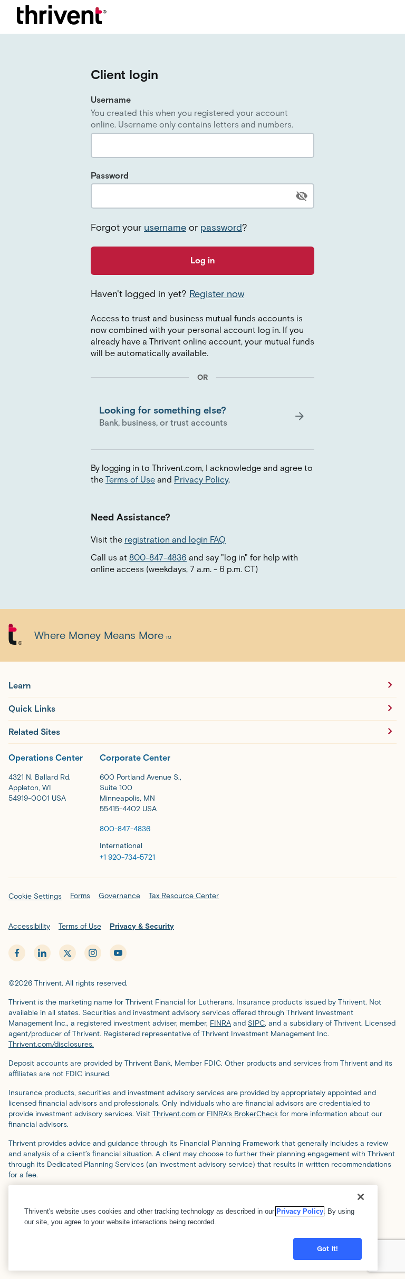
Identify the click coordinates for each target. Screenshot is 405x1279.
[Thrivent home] (62, 16)
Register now (216, 294)
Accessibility (29, 926)
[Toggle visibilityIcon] (301, 196)
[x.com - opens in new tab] (67, 953)
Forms (80, 895)
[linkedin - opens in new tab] (42, 953)
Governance (119, 895)
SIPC (256, 1023)
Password (110, 176)
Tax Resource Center (184, 895)
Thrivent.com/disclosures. (51, 1044)
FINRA (220, 1023)
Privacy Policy (201, 480)
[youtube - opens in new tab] (118, 953)
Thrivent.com (174, 1113)
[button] (202, 416)
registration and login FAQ (175, 540)
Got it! (327, 1249)
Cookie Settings (35, 896)
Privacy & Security (142, 926)
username (165, 227)
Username (111, 100)
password (221, 227)
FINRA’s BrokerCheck (242, 1113)
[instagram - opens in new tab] (93, 953)
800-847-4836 (158, 558)
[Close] (360, 1196)
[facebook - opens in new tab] (17, 953)
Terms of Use (130, 480)
